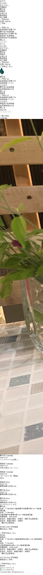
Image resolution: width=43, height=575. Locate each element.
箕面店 (2, 11)
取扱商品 (3, 15)
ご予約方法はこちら (8, 533)
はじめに (3, 3)
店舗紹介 (3, 7)
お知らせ (3, 13)
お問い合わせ (5, 21)
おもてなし (4, 5)
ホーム (2, 44)
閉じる (2, 40)
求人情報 (3, 17)
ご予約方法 (4, 19)
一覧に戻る (4, 116)
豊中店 (2, 9)
